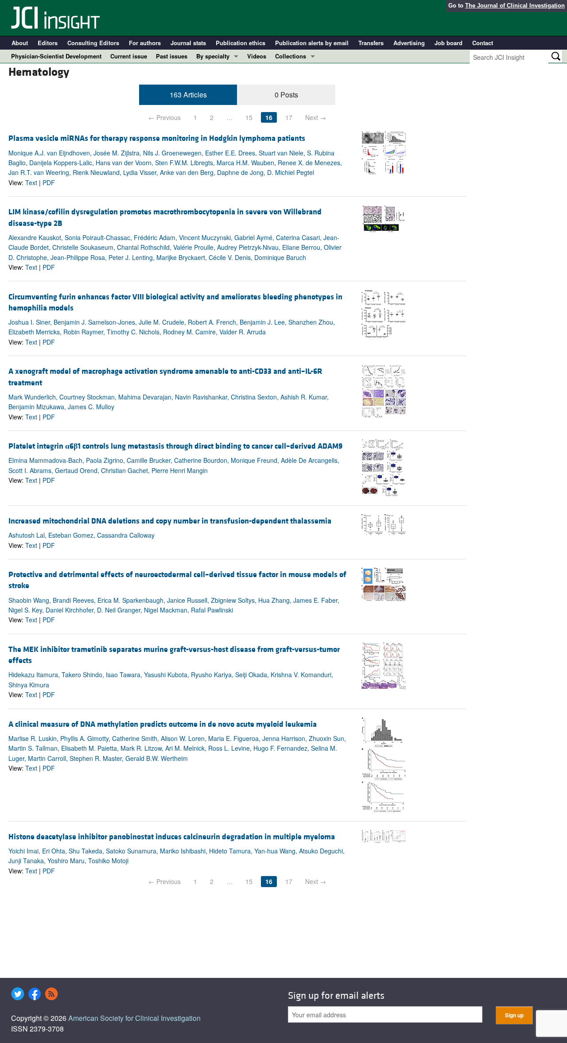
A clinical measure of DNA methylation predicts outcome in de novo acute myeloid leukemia (162, 724)
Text (31, 182)
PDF (49, 182)
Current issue (128, 56)
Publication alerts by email (312, 43)
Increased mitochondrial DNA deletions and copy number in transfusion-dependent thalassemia (169, 521)
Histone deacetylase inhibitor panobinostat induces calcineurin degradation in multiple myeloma (171, 837)
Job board (448, 43)
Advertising (409, 43)
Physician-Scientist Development (56, 56)
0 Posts (286, 94)
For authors (145, 43)
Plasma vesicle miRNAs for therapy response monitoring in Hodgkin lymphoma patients (156, 138)
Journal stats (188, 43)
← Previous (164, 117)
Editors (48, 43)
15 (248, 117)
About (20, 43)
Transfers (371, 43)
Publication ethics (240, 43)
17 (288, 117)
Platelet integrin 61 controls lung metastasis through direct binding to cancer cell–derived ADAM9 (175, 446)
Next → (315, 117)
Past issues (171, 56)
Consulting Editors (93, 43)
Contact (482, 43)
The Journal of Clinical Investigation (515, 5)
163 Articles (188, 94)
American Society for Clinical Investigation (134, 1018)
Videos (256, 56)
